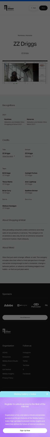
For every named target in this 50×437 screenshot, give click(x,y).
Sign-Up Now (25, 430)
